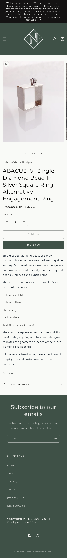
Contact (11, 465)
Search (11, 473)
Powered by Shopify (45, 551)
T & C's (11, 489)
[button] (4, 39)
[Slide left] (26, 153)
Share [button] (10, 373)
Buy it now (34, 244)
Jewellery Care (15, 497)
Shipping (12, 481)
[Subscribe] (56, 438)
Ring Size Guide (16, 505)
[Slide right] (41, 153)
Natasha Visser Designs (29, 551)
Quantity (7, 214)
